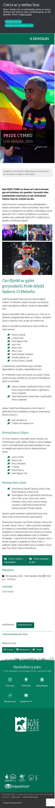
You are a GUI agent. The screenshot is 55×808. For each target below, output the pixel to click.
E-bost (10, 649)
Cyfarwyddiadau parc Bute (15, 634)
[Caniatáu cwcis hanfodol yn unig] (52, 16)
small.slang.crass (25, 626)
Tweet (39, 649)
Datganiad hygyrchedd (12, 803)
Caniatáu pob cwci (13, 22)
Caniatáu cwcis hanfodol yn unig (19, 25)
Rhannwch (24, 649)
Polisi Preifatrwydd (29, 797)
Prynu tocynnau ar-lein (38, 561)
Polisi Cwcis (25, 14)
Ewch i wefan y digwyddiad (13, 561)
